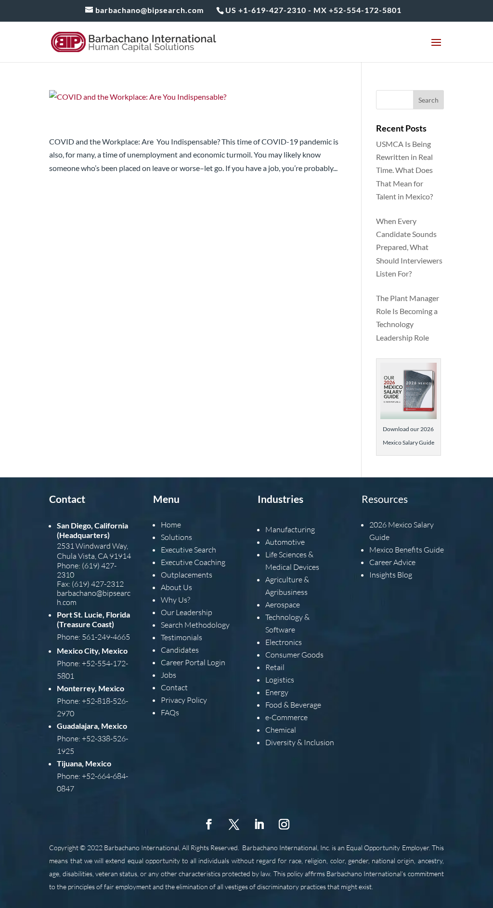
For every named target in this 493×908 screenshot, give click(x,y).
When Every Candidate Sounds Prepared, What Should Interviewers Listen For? (409, 247)
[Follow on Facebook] (209, 824)
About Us (176, 587)
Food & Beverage (293, 705)
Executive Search (188, 549)
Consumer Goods (294, 654)
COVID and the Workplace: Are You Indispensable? (191, 124)
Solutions (176, 537)
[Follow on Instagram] (284, 824)
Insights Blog (390, 574)
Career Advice (392, 562)
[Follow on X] (234, 824)
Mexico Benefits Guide (406, 549)
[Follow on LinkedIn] (259, 824)
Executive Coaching (193, 562)
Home (171, 524)
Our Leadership (186, 612)
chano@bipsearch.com (93, 597)
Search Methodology (195, 625)
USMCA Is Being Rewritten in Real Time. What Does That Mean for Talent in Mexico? (404, 170)
